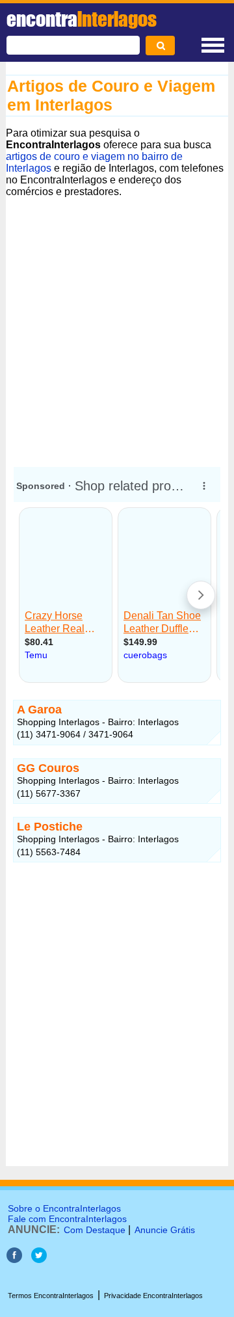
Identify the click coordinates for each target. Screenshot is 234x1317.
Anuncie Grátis (165, 1230)
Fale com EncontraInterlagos (67, 1219)
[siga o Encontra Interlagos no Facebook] (14, 1259)
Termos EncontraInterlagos (51, 1295)
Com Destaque (94, 1230)
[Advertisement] (117, 326)
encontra (81, 19)
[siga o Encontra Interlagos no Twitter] (39, 1259)
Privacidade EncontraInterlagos (153, 1295)
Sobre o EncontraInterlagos (64, 1208)
